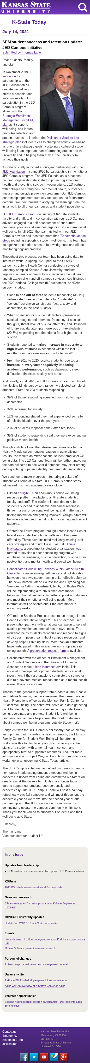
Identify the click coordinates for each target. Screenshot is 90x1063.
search (83, 7)
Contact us (9, 1031)
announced (10, 76)
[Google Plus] (63, 1057)
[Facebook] (24, 1057)
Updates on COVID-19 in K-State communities (32, 923)
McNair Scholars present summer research (30, 948)
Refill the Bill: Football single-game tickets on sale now (36, 980)
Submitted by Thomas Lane (21, 52)
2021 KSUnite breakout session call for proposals (33, 887)
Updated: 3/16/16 (51, 1046)
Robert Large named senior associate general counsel (36, 964)
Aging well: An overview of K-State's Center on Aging (35, 985)
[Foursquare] (54, 1057)
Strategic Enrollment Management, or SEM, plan (18, 120)
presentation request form (48, 651)
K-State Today (29, 22)
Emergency (9, 1035)
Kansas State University (44, 7)
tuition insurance (44, 667)
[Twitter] (34, 1057)
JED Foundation (13, 171)
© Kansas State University (56, 1042)
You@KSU (25, 493)
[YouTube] (44, 1057)
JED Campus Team (22, 214)
